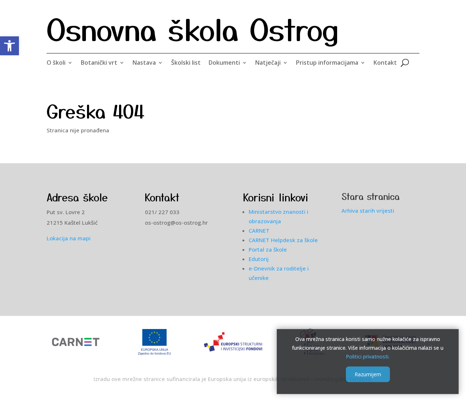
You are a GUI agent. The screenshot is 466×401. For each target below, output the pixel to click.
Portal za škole (268, 249)
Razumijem (368, 374)
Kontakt (385, 63)
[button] (9, 45)
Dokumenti (224, 63)
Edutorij (259, 258)
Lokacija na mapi (69, 238)
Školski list (186, 63)
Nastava (144, 63)
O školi (56, 63)
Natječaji (268, 63)
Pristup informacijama (327, 63)
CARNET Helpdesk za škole (283, 240)
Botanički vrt (99, 63)
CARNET (259, 230)
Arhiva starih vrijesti (367, 210)
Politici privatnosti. (368, 356)
